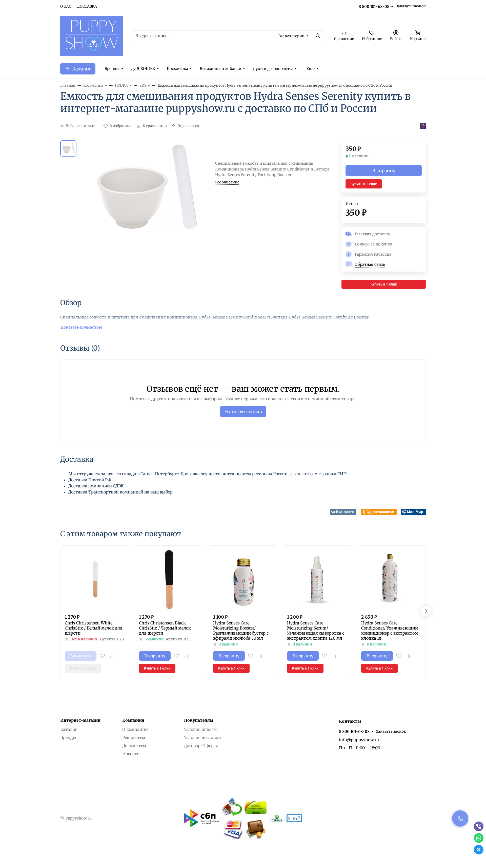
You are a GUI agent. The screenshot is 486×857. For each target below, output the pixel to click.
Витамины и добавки (220, 68)
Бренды (112, 68)
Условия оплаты (201, 729)
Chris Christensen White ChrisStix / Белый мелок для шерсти (94, 628)
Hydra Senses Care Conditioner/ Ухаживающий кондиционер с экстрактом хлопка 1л (389, 630)
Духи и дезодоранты (273, 68)
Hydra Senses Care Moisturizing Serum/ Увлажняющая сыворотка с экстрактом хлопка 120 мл (315, 630)
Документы (134, 745)
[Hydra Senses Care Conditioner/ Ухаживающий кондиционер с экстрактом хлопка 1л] (391, 580)
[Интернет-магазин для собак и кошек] (91, 35)
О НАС (65, 6)
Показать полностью (81, 327)
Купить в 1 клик (364, 184)
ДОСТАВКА (87, 6)
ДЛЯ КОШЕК (143, 68)
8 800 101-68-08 (374, 6)
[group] (147, 214)
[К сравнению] (112, 656)
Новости (131, 753)
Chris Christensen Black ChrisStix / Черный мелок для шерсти (165, 628)
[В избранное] (102, 656)
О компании (135, 729)
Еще (311, 68)
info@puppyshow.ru (359, 739)
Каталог (68, 729)
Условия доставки (202, 737)
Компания (133, 720)
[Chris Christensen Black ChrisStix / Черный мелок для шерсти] (169, 580)
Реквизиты (133, 737)
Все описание (227, 182)
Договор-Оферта (201, 745)
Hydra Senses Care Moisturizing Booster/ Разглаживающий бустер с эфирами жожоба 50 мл (241, 630)
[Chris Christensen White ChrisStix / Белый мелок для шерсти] (95, 580)
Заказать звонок (411, 6)
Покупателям (198, 720)
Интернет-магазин (80, 720)
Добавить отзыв (80, 125)
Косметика (177, 68)
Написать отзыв (243, 411)
